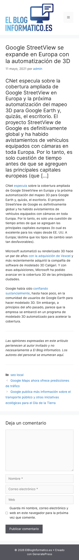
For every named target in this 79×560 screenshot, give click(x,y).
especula (20, 186)
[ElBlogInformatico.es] (29, 17)
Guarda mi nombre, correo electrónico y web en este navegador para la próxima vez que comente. (39, 512)
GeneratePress (42, 554)
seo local (17, 375)
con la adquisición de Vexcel (50, 256)
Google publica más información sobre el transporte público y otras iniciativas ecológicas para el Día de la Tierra (38, 397)
